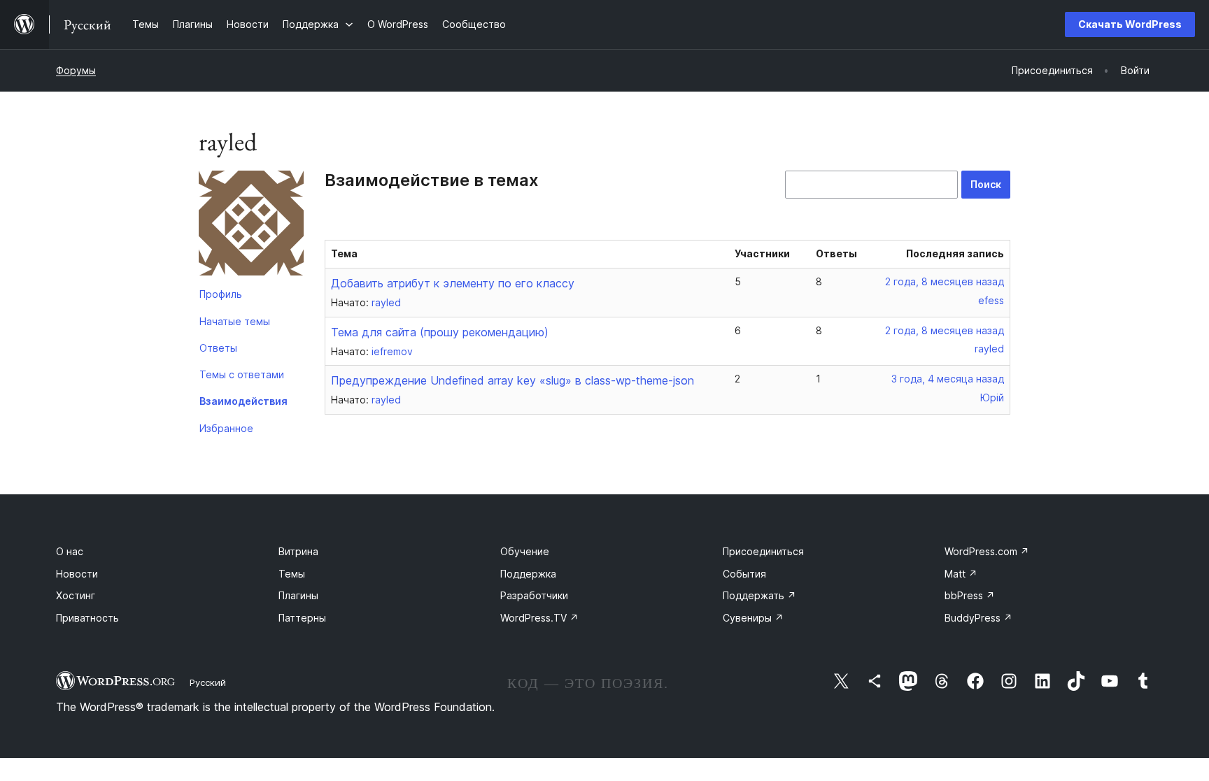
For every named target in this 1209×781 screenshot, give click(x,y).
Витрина (298, 551)
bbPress (970, 595)
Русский (208, 682)
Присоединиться (763, 551)
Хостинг (75, 595)
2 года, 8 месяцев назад (944, 281)
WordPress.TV (539, 618)
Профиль (220, 294)
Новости (77, 574)
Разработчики (534, 595)
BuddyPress (978, 618)
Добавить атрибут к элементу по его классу (452, 283)
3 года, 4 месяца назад (947, 379)
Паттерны (302, 618)
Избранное (226, 428)
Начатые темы (234, 321)
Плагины (298, 595)
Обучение (524, 551)
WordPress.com (987, 551)
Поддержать (759, 595)
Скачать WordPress (1130, 24)
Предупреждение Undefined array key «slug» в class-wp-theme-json (512, 380)
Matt (961, 574)
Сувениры (753, 618)
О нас (69, 551)
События (744, 574)
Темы (291, 574)
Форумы (76, 70)
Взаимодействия (243, 401)
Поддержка (528, 574)
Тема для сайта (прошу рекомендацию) (440, 332)
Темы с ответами (241, 374)
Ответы (218, 348)
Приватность (87, 618)
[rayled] (251, 226)
